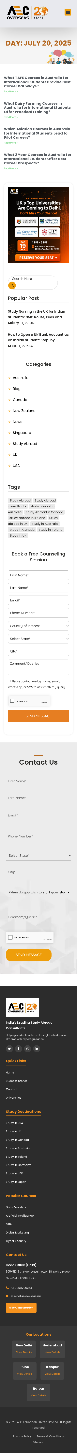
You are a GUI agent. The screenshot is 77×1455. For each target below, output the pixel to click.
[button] (68, 12)
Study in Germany (18, 1165)
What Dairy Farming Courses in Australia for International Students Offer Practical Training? (37, 107)
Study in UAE (14, 1173)
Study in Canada (22, 529)
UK (15, 454)
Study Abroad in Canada (44, 512)
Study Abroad (25, 443)
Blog (17, 388)
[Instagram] (27, 1048)
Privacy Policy (22, 1436)
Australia (20, 377)
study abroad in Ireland (27, 518)
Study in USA (14, 1123)
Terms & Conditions (50, 1436)
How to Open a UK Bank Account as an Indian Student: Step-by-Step (38, 340)
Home (10, 1072)
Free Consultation (21, 1308)
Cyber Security (16, 1241)
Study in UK (17, 535)
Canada (20, 399)
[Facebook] (18, 1048)
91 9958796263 (21, 1288)
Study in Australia (45, 524)
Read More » (11, 91)
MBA (9, 1224)
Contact (12, 1089)
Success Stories (16, 1081)
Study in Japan (16, 1182)
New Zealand (24, 410)
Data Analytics (16, 1207)
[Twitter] (9, 1048)
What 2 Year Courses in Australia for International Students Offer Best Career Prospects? (37, 159)
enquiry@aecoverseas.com (25, 1296)
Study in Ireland (50, 529)
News (17, 421)
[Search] (12, 286)
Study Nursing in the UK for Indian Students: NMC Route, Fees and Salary (36, 317)
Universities (13, 1098)
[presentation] (30, 937)
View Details (24, 1352)
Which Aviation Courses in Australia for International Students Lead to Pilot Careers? (37, 133)
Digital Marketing (17, 1232)
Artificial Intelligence (20, 1216)
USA (16, 465)
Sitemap (38, 1442)
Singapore (22, 432)
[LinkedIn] (36, 1048)
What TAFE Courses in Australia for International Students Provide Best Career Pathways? (37, 82)
